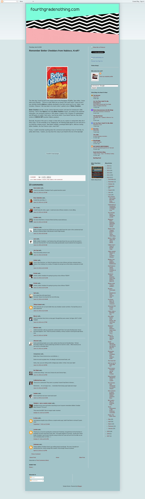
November (111, 181)
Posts (33, 477)
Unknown (36, 444)
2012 (108, 172)
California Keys (38, 380)
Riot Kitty (96, 129)
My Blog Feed (97, 158)
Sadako (36, 393)
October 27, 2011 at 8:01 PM (41, 439)
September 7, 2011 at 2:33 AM (42, 424)
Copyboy (36, 227)
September (111, 186)
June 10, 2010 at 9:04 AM (40, 245)
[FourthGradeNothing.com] (92, 59)
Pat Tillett (36, 370)
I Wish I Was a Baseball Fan (112, 313)
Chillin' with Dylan (97, 142)
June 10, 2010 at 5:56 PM (40, 388)
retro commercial (58, 179)
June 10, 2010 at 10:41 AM (41, 278)
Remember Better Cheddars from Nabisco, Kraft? (111, 355)
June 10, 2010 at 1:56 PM (40, 335)
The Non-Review (97, 116)
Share (30, 467)
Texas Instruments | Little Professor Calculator (112, 409)
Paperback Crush (97, 124)
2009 (108, 431)
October (110, 184)
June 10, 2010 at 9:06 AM (40, 255)
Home (57, 457)
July (109, 192)
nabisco (52, 179)
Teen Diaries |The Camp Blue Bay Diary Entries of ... (112, 199)
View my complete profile (106, 76)
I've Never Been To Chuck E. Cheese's (111, 301)
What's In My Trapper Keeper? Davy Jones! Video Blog (111, 232)
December (111, 179)
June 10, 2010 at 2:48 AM (40, 212)
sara (35, 239)
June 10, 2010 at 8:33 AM (40, 233)
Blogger (80, 486)
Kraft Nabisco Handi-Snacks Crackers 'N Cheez (112, 268)
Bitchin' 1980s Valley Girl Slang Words (112, 240)
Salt (35, 293)
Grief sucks (96, 130)
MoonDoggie (96, 140)
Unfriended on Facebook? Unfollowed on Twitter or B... (112, 207)
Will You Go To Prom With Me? (112, 364)
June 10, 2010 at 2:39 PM (40, 365)
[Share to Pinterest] (50, 177)
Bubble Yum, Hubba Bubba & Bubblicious (112, 261)
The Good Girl (112, 360)
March (110, 424)
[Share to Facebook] (48, 177)
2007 (108, 436)
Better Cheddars (38, 179)
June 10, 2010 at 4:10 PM (40, 375)
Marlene (36, 327)
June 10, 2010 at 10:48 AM (41, 299)
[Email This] (43, 177)
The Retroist (96, 95)
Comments (34, 480)
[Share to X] (46, 177)
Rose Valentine (38, 198)
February (110, 426)
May (109, 419)
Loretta (36, 429)
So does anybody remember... (100, 136)
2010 (108, 177)
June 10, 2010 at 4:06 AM (40, 222)
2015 (108, 168)
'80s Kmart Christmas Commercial (101, 111)
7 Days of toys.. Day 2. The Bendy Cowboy (103, 153)
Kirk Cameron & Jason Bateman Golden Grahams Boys (111, 394)
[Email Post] (39, 177)
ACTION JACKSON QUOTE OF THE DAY (103, 148)
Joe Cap (36, 250)
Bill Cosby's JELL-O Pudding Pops (111, 402)
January (110, 428)
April (109, 421)
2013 (108, 170)
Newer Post (33, 457)
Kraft (48, 179)
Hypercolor (96, 97)
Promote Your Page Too (97, 61)
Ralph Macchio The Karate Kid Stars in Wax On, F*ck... (112, 345)
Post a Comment (36, 454)
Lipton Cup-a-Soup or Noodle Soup (111, 247)
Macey (35, 316)
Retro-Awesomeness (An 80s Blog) (103, 110)
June (109, 194)
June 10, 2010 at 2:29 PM (40, 348)
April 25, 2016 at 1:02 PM (40, 450)
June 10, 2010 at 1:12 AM (40, 202)
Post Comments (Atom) (42, 460)
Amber (35, 260)
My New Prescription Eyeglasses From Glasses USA (112, 293)
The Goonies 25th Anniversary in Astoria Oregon (111, 385)
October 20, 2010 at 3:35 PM (41, 412)
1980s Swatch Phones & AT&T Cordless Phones (112, 254)
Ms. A (35, 207)
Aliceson (36, 340)
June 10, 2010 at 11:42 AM (41, 310)
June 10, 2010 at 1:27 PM (40, 322)
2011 (108, 175)
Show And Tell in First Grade (112, 307)
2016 (108, 166)
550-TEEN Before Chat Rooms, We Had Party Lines (112, 320)
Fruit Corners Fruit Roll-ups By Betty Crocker (111, 371)
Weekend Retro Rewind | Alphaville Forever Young (111, 223)
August (110, 190)
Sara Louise (37, 188)
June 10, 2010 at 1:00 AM (40, 192)
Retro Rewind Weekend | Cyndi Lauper (111, 378)
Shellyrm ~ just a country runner (43, 403)
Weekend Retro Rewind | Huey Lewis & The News (112, 329)
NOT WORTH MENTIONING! (101, 146)
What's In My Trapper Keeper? (111, 285)
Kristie (35, 273)
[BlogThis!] (44, 177)
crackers (44, 179)
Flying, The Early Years (112, 415)
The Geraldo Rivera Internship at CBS (111, 215)
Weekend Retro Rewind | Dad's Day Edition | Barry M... (111, 277)
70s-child (95, 134)
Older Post (82, 457)
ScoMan (36, 217)
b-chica (36, 418)
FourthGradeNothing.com (97, 57)
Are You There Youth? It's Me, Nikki (103, 123)
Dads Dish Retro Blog (99, 152)
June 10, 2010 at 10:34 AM (41, 268)
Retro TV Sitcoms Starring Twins (111, 337)
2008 (108, 433)
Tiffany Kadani (38, 304)
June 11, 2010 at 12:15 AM (41, 398)
